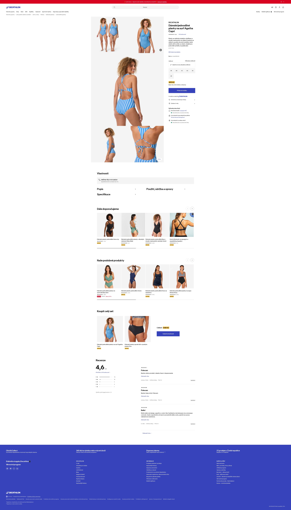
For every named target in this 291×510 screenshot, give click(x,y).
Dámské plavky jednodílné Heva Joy (108, 239)
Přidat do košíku (182, 90)
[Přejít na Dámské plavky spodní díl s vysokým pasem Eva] (138, 329)
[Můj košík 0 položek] (283, 7)
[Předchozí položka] (187, 208)
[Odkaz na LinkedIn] (17, 468)
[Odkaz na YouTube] (10, 468)
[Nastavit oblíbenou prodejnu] (272, 7)
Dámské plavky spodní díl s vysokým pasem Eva (136, 345)
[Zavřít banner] (284, 2)
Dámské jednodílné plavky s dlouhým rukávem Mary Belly (132, 240)
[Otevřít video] (160, 50)
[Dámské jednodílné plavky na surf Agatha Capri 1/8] (145, 35)
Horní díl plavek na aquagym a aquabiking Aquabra (179, 240)
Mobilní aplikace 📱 (267, 11)
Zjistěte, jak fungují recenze (103, 392)
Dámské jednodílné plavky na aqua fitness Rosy (180, 291)
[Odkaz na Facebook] (7, 468)
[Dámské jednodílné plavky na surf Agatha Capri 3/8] (127, 89)
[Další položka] (192, 208)
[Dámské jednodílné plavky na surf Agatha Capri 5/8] (145, 144)
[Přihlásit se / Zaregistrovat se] (279, 7)
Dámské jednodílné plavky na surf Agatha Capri (110, 345)
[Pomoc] (276, 7)
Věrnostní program (279, 11)
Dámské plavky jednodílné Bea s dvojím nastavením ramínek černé (156, 240)
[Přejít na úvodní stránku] (13, 7)
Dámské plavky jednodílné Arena (131, 291)
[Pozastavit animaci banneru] (281, 2)
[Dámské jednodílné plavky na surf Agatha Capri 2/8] (109, 35)
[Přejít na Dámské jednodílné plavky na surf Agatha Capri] (110, 329)
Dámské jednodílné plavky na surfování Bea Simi (106, 291)
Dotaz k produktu (175, 52)
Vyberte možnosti (168, 334)
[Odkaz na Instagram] (14, 468)
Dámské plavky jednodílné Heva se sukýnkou (156, 291)
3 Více (159, 159)
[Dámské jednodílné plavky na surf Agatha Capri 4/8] (109, 144)
